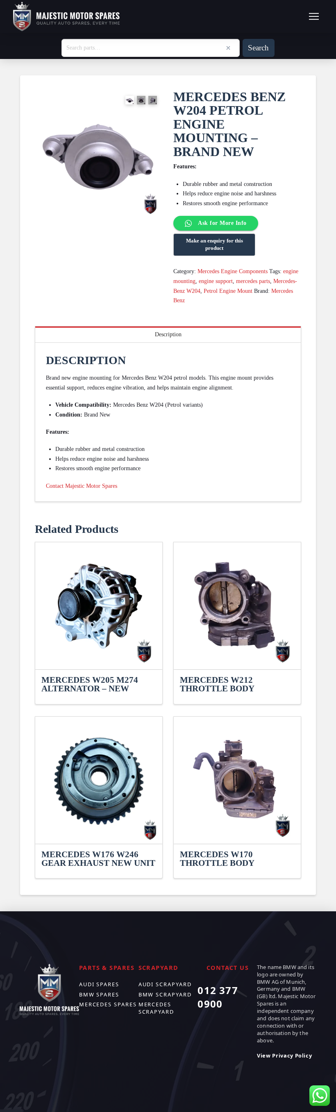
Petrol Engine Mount (228, 291)
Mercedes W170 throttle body (217, 859)
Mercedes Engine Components (233, 271)
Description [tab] (168, 334)
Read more (98, 655)
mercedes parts (253, 281)
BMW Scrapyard (165, 994)
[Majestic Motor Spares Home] (66, 17)
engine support (216, 281)
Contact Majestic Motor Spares (81, 486)
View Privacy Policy (284, 1055)
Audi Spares (99, 984)
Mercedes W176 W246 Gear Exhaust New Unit (98, 859)
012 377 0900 (218, 997)
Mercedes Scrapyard (156, 1008)
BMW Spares (99, 994)
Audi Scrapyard (165, 984)
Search (258, 47)
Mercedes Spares (108, 1004)
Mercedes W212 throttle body (217, 684)
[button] (314, 16)
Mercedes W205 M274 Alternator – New (89, 684)
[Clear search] (228, 48)
